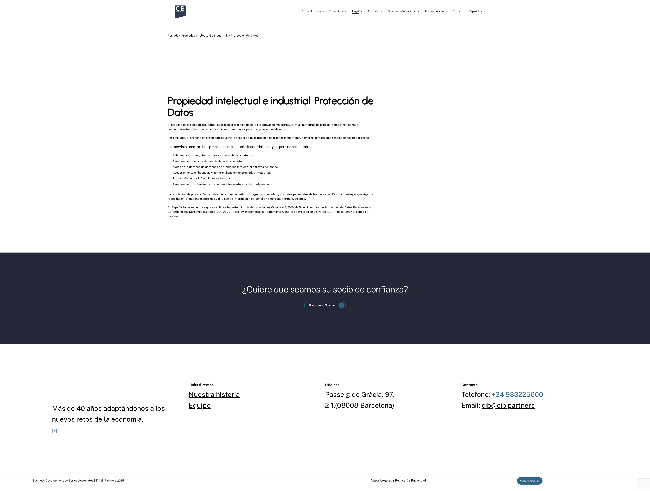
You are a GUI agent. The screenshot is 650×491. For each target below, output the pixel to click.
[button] (325, 305)
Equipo (200, 405)
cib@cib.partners (508, 405)
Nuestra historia (214, 394)
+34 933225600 (517, 394)
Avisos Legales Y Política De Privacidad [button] (398, 480)
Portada (173, 35)
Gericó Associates (80, 480)
